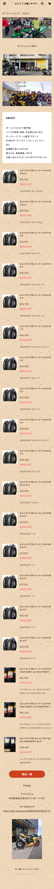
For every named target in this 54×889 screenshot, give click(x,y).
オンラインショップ (11, 13)
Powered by (23, 874)
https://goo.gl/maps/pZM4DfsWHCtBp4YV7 (27, 811)
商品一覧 (27, 774)
